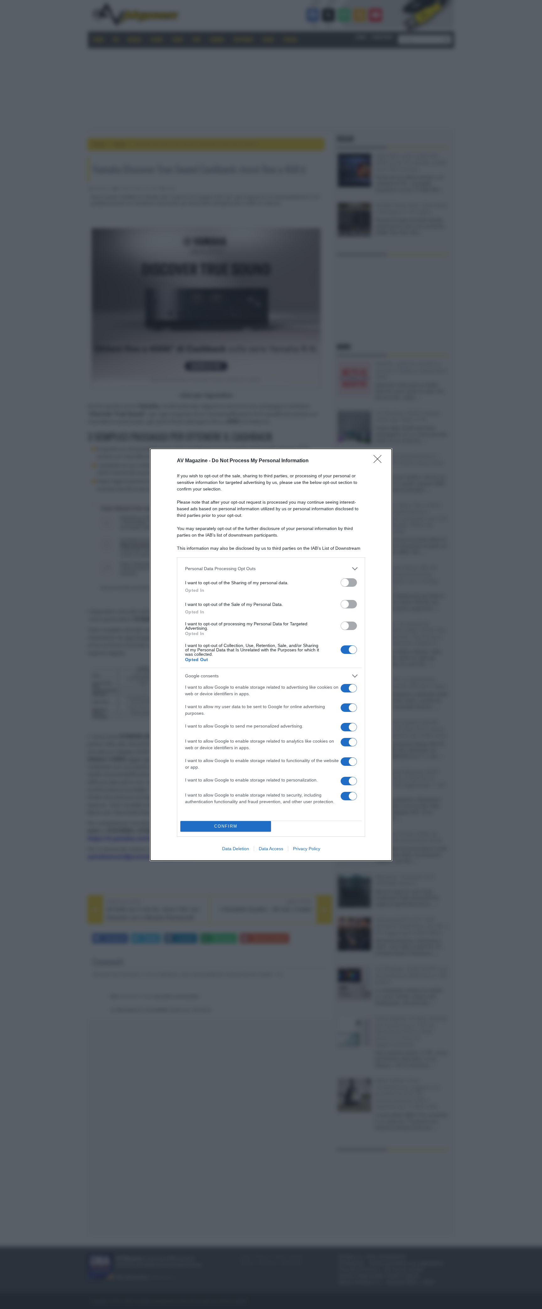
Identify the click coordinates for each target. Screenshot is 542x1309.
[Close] (379, 461)
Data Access (271, 848)
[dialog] (271, 655)
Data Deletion (235, 848)
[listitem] (271, 568)
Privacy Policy (306, 848)
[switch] (349, 582)
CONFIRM (225, 826)
